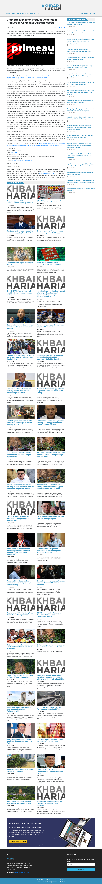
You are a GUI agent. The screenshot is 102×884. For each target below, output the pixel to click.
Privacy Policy (46, 882)
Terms (38, 882)
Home (8, 13)
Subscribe (81, 869)
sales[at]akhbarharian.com (22, 872)
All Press (25, 13)
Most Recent (16, 13)
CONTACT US (34, 13)
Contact (62, 882)
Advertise (55, 882)
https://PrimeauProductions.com (22, 160)
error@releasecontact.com (47, 173)
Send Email (14, 152)
